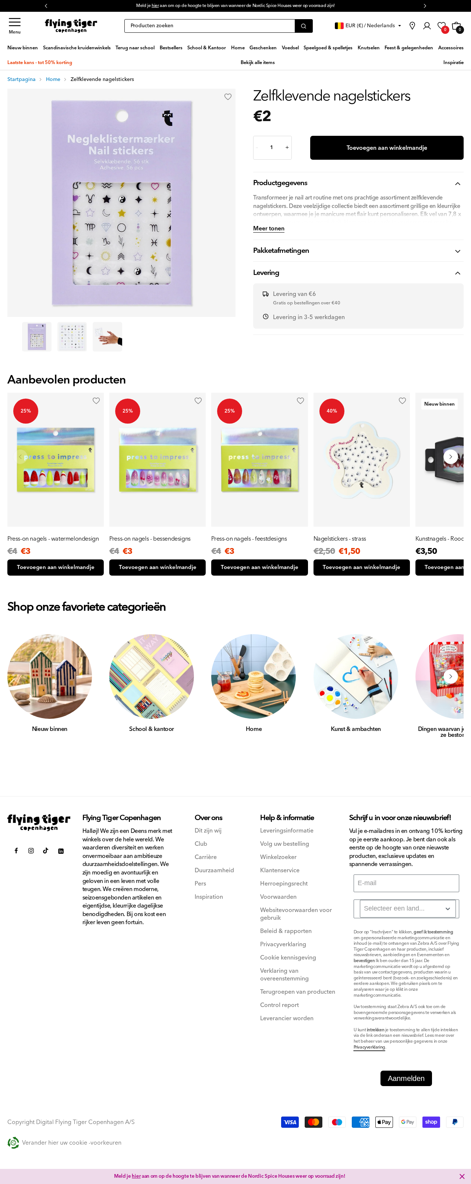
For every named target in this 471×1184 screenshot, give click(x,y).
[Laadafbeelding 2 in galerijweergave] (72, 336)
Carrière (206, 857)
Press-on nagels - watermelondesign (53, 539)
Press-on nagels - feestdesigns (249, 539)
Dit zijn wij (208, 831)
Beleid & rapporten (286, 931)
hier (136, 1176)
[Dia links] (20, 676)
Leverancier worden (287, 1018)
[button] (14, 26)
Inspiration (209, 897)
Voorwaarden (278, 897)
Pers (200, 884)
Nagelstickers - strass (340, 539)
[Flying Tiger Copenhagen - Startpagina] (39, 822)
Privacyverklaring (283, 944)
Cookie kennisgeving (288, 958)
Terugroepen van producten (297, 992)
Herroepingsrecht (284, 884)
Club (201, 844)
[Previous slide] (20, 456)
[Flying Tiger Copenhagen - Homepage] (71, 26)
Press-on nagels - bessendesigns (150, 539)
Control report (279, 1005)
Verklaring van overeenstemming (284, 975)
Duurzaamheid (214, 870)
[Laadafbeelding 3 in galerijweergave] (107, 336)
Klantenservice (280, 870)
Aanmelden (406, 1078)
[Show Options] (448, 908)
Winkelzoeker (278, 857)
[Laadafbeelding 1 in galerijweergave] (37, 336)
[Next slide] (450, 456)
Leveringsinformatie (287, 831)
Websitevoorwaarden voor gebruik (296, 914)
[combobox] (408, 909)
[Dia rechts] (450, 676)
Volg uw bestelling (284, 844)
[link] (412, 25)
